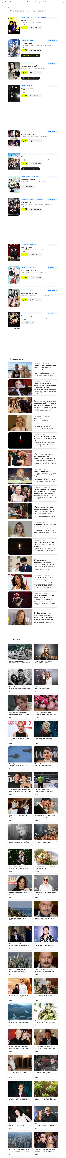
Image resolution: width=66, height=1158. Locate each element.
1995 (35, 181)
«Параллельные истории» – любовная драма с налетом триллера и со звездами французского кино (45, 509)
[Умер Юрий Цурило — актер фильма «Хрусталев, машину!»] (46, 964)
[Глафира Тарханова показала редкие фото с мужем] (46, 656)
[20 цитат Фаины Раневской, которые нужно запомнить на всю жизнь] (20, 836)
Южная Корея (47, 45)
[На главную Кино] (8, 2)
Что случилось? (27, 248)
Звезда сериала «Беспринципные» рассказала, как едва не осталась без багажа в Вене (45, 421)
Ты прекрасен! (27, 43)
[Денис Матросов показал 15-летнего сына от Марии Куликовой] (46, 1067)
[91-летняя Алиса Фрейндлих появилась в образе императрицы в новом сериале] (20, 938)
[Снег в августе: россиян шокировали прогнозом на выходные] (20, 964)
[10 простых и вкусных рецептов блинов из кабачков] (46, 861)
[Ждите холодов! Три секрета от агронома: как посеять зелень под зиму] (46, 1093)
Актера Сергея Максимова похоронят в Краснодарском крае (45, 438)
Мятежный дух (27, 21)
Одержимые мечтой (29, 66)
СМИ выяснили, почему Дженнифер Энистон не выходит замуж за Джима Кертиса (43, 615)
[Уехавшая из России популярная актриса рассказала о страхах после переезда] (20, 733)
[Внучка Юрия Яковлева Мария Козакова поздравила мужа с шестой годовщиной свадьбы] (46, 758)
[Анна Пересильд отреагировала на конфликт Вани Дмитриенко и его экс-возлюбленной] (20, 784)
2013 (35, 295)
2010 (32, 136)
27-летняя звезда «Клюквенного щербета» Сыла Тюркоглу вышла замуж (45, 562)
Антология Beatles (28, 180)
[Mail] (5, 2)
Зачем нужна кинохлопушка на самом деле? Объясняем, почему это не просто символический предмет (45, 403)
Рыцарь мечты (12, 7)
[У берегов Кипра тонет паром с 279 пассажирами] (20, 913)
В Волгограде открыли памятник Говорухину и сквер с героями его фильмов (45, 385)
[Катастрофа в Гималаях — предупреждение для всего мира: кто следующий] (20, 656)
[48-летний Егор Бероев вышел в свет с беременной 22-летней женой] (46, 1118)
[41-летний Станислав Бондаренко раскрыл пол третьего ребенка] (46, 1144)
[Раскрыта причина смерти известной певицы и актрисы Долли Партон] (46, 733)
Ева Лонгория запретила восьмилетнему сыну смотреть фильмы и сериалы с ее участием (45, 580)
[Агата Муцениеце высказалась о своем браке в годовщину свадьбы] (46, 810)
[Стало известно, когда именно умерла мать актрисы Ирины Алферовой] (46, 990)
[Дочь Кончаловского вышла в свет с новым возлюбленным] (20, 1118)
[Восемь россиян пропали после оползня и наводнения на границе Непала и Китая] (20, 1144)
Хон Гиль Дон (26, 202)
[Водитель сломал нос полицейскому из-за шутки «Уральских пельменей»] (46, 784)
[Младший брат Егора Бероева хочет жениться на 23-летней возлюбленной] (20, 990)
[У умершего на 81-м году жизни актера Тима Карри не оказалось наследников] (46, 1041)
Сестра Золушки (27, 134)
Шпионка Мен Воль (28, 157)
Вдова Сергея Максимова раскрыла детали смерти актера (44, 544)
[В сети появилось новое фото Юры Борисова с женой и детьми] (20, 1041)
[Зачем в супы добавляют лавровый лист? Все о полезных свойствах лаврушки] (46, 1015)
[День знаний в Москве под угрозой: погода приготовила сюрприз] (20, 861)
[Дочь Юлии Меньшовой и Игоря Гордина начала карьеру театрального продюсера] (20, 810)
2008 (33, 90)
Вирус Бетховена (28, 89)
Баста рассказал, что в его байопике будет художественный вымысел (44, 597)
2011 (29, 68)
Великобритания (48, 181)
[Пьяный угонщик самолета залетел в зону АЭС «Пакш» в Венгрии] (20, 758)
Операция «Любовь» (29, 270)
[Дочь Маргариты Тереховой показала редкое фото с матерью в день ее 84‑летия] (20, 707)
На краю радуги (27, 316)
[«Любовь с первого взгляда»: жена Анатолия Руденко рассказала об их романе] (46, 681)
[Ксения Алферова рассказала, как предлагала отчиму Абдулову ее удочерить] (20, 681)
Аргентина (39, 22)
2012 (31, 272)
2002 (30, 22)
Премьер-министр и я (29, 293)
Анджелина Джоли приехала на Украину (45, 526)
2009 (31, 45)
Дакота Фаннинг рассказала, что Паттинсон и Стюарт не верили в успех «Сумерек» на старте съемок (45, 492)
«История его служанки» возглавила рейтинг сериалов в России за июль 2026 (44, 456)
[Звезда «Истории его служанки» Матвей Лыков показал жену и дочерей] (20, 1093)
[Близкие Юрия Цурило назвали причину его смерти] (46, 913)
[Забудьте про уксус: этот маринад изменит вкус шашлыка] (46, 836)
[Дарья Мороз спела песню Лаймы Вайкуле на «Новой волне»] (46, 887)
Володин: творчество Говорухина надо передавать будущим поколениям (45, 474)
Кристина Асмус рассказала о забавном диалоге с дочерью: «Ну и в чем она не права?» (45, 368)
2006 (32, 318)
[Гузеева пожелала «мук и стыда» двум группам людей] (20, 887)
